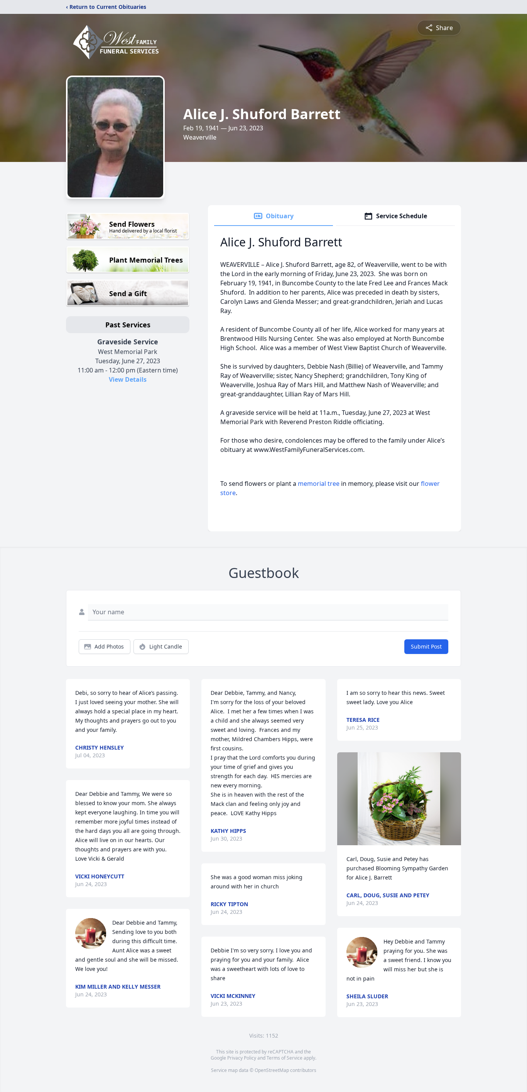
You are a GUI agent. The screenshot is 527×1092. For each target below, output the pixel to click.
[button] (399, 798)
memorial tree (319, 483)
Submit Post (426, 646)
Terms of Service (284, 1058)
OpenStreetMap (272, 1070)
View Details (128, 379)
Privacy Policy (241, 1058)
